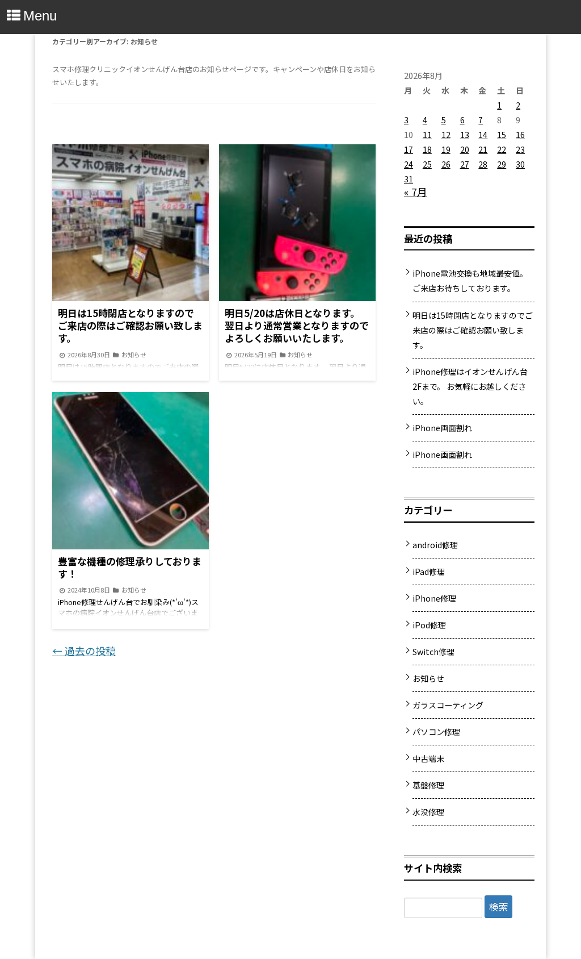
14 (482, 134)
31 (408, 179)
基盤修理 (428, 785)
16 (520, 134)
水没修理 (428, 812)
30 (520, 164)
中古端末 (428, 758)
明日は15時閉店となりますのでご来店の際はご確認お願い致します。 (472, 330)
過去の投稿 (84, 650)
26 (446, 164)
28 (482, 164)
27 (464, 164)
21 (482, 149)
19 (446, 149)
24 (408, 164)
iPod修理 (429, 625)
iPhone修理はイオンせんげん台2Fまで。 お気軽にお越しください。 (470, 386)
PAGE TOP (558, 917)
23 (520, 149)
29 (501, 164)
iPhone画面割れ (442, 427)
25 (427, 164)
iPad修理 (428, 571)
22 (501, 149)
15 (501, 134)
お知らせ (428, 678)
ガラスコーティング (447, 705)
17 (408, 149)
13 (464, 134)
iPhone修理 (434, 598)
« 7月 (415, 191)
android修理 (435, 545)
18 (427, 149)
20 (464, 149)
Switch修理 (433, 651)
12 (446, 134)
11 (427, 134)
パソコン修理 (436, 731)
